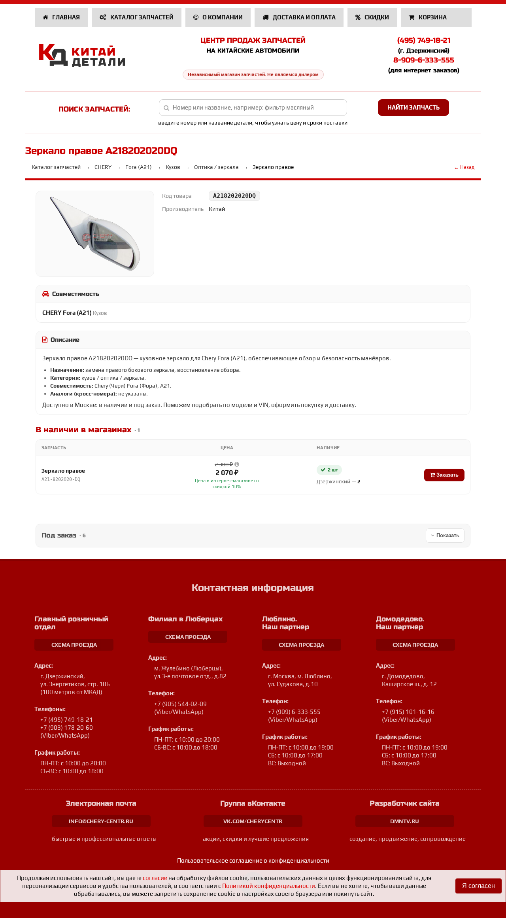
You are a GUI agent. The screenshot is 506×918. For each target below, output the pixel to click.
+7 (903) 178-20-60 (66, 727)
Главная (65, 17)
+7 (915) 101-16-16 (408, 711)
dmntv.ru (404, 821)
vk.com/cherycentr (252, 821)
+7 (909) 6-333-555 (294, 711)
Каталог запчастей (141, 17)
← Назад (464, 167)
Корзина (432, 17)
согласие (155, 877)
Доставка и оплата (304, 17)
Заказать (447, 475)
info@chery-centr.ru (101, 821)
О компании (222, 17)
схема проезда (74, 645)
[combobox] (253, 107)
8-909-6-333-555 (423, 60)
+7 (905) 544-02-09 (180, 703)
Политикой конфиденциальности (268, 885)
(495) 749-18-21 (423, 40)
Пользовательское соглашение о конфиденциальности (253, 860)
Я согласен (478, 885)
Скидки (376, 17)
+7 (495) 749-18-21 (66, 719)
